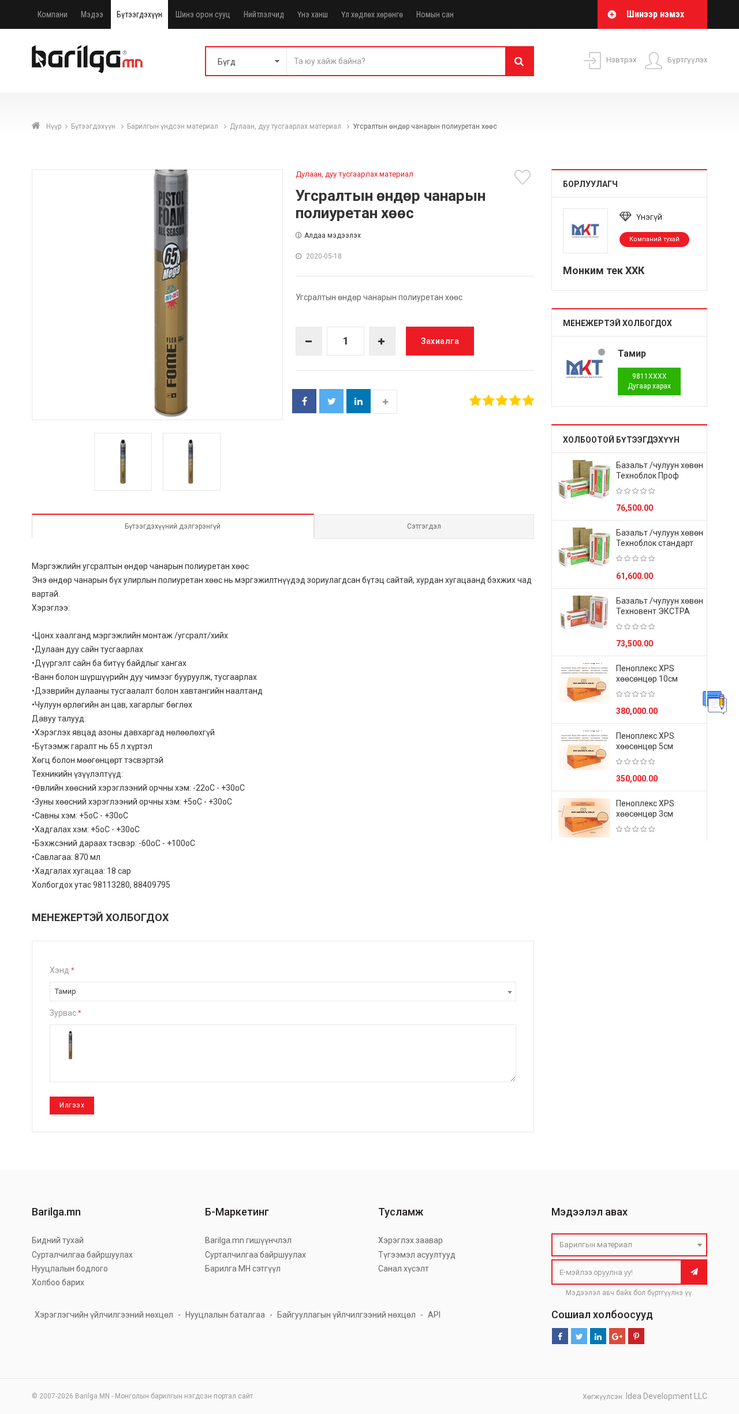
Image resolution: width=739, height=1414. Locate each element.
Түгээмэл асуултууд (417, 1254)
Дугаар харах (649, 381)
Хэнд (62, 970)
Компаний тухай (654, 239)
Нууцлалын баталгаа (225, 1314)
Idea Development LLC (666, 1396)
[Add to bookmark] (524, 177)
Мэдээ (92, 14)
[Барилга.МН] (87, 59)
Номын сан (435, 14)
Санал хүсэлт (403, 1268)
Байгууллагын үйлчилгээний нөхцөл (346, 1314)
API (434, 1314)
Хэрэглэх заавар (410, 1240)
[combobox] (283, 991)
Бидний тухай (58, 1240)
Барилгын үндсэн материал (173, 126)
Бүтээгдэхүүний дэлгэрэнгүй (173, 526)
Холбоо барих (58, 1282)
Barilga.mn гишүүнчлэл (248, 1240)
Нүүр (53, 126)
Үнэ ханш (312, 14)
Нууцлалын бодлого (70, 1268)
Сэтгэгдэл (424, 526)
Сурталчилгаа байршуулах (82, 1254)
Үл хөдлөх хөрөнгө (372, 14)
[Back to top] (708, 1347)
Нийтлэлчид (264, 14)
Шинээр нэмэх (655, 14)
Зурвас (65, 1013)
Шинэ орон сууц (203, 14)
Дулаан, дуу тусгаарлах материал (286, 126)
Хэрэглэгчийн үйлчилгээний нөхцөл (104, 1314)
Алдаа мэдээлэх (332, 235)
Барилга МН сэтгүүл (243, 1268)
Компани (53, 14)
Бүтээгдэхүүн (139, 14)
